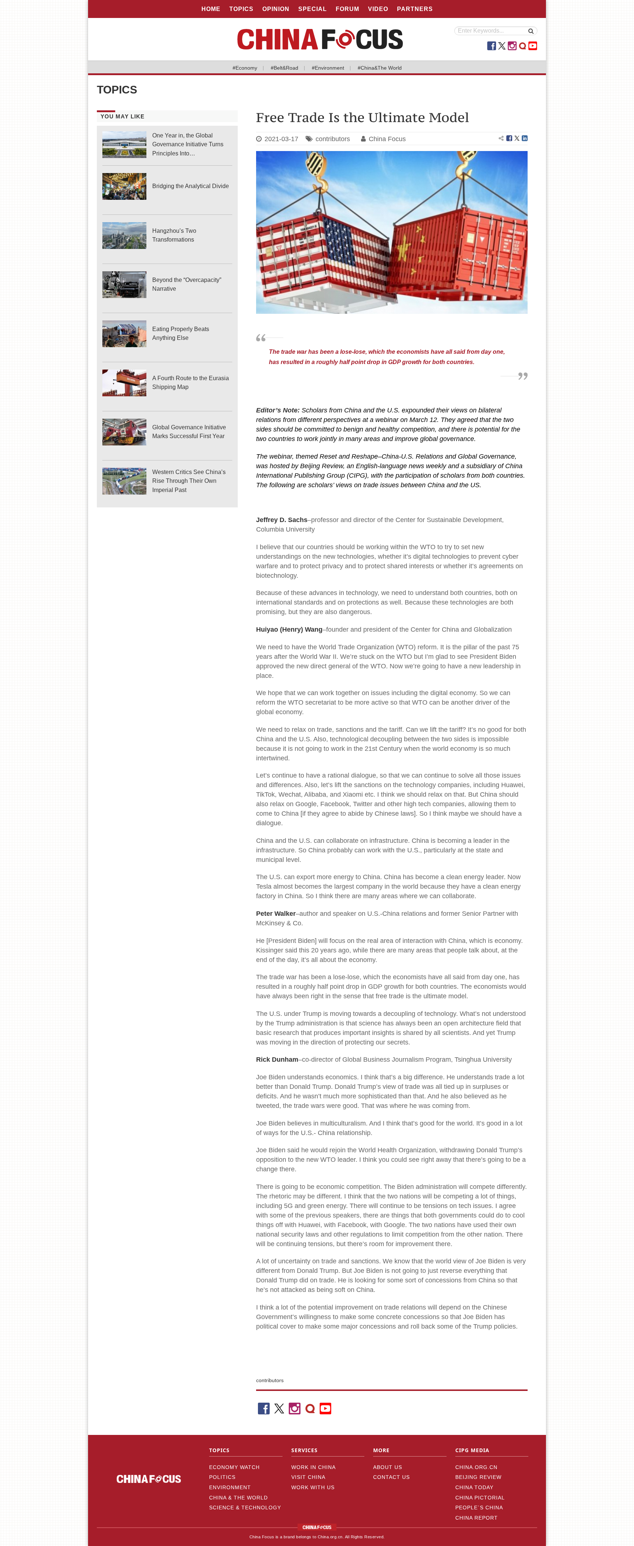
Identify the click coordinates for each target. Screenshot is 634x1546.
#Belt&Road (284, 68)
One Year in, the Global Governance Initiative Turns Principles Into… (187, 144)
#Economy (245, 68)
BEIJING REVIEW (478, 1477)
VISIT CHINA (308, 1477)
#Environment (328, 68)
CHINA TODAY (474, 1487)
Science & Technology (245, 1507)
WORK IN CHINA (313, 1467)
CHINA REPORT (476, 1518)
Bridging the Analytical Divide (190, 186)
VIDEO (378, 9)
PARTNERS (415, 9)
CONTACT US (391, 1477)
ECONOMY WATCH (234, 1467)
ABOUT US (387, 1467)
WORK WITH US (313, 1487)
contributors (333, 139)
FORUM (347, 9)
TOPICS (241, 9)
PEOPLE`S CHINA (479, 1507)
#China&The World (380, 68)
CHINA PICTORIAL (480, 1498)
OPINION (275, 9)
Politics (222, 1477)
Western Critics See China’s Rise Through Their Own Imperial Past (189, 481)
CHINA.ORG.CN (476, 1467)
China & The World (238, 1498)
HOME (211, 9)
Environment (230, 1487)
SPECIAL (312, 9)
